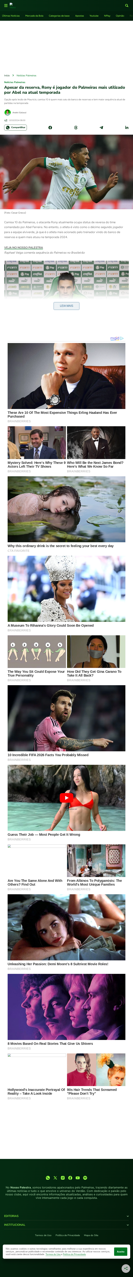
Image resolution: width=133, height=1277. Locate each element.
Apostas (79, 15)
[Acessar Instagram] (62, 1177)
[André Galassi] (7, 112)
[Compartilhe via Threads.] (76, 128)
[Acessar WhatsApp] (48, 1177)
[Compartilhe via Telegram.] (101, 128)
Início (7, 75)
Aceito (121, 1251)
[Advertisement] (66, 46)
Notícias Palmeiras (26, 75)
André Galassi (19, 112)
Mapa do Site (91, 1235)
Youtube (94, 15)
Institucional (14, 1225)
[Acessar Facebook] (70, 1177)
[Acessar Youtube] (77, 1177)
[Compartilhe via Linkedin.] (127, 128)
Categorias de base (59, 15)
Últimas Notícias (11, 15)
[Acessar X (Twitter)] (55, 1177)
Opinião (120, 15)
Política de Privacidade (68, 1235)
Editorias (11, 1216)
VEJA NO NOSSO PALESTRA (23, 247)
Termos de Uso (43, 1235)
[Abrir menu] (6, 5)
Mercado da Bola (34, 15)
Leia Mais (66, 305)
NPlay (107, 15)
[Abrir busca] (127, 5)
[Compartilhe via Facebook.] (50, 128)
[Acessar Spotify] (85, 1177)
